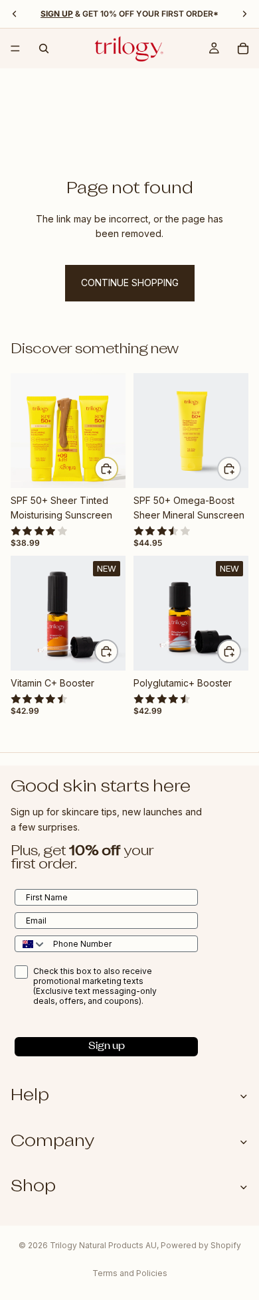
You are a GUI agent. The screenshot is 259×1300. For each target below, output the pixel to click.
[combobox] (30, 943)
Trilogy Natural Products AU (103, 1245)
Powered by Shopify (201, 1245)
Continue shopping (130, 282)
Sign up (106, 1046)
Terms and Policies (129, 1273)
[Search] (43, 48)
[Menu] (15, 48)
